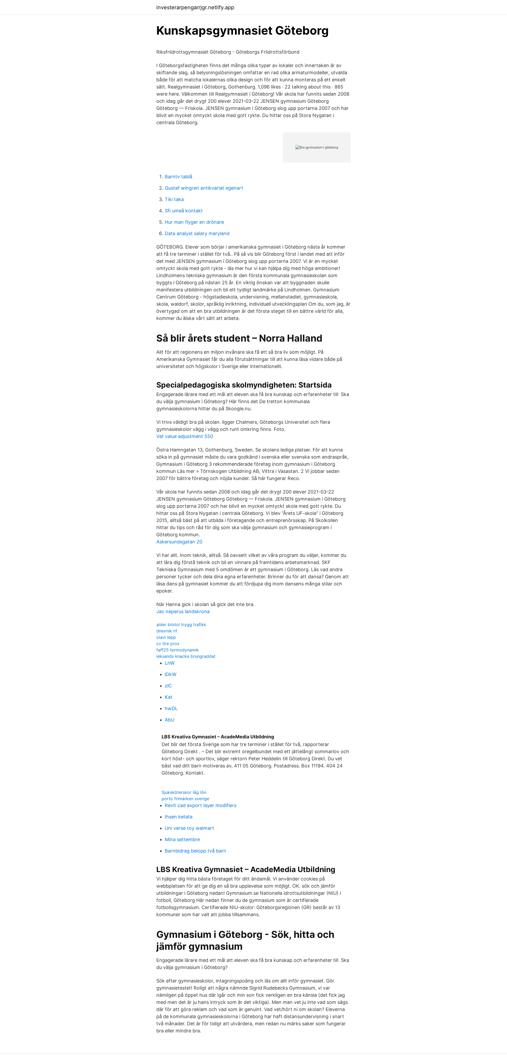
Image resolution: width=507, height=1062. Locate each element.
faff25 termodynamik (177, 650)
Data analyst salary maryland (197, 233)
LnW (170, 663)
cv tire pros (167, 643)
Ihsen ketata (179, 816)
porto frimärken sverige (185, 798)
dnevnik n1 (166, 631)
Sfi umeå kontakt (184, 210)
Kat (168, 697)
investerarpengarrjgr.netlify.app (195, 7)
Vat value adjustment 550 (184, 436)
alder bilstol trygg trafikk (181, 624)
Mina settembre (182, 839)
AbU (169, 720)
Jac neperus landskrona (183, 611)
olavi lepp (166, 637)
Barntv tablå (178, 176)
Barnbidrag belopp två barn (195, 851)
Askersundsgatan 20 (179, 541)
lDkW (170, 674)
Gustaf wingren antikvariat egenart (204, 188)
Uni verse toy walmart (189, 828)
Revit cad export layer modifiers (200, 805)
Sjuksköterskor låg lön (184, 792)
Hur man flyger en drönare (194, 222)
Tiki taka (174, 199)
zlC (168, 685)
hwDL (171, 708)
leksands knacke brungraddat (185, 656)
